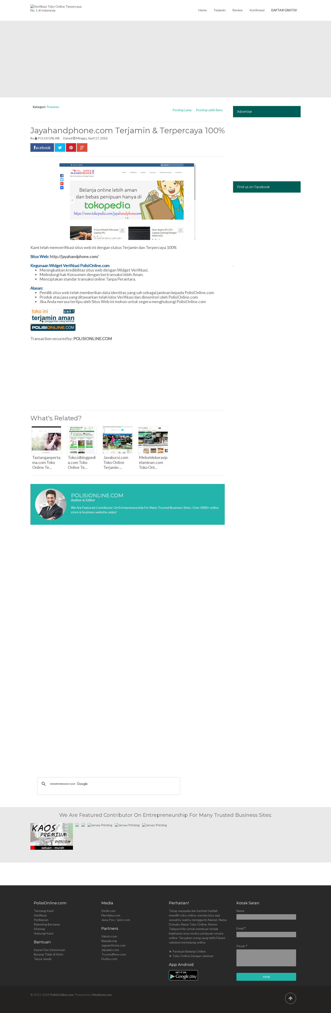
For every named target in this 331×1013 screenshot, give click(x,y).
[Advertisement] (165, 59)
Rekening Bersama (47, 924)
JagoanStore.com (113, 945)
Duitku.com (109, 959)
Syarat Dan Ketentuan (49, 950)
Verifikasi (40, 915)
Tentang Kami (44, 911)
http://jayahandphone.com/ (74, 256)
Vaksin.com (109, 936)
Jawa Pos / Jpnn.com (115, 920)
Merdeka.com (110, 915)
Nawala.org (109, 941)
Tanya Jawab (43, 959)
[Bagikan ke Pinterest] (71, 147)
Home (202, 10)
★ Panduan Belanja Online (187, 951)
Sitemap (39, 929)
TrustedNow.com (113, 954)
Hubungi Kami (43, 933)
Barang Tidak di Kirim (48, 954)
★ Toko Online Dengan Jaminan (191, 956)
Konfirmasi (257, 10)
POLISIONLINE (49, 138)
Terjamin (219, 10)
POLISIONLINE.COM (92, 338)
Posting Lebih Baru (209, 110)
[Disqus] (127, 595)
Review (237, 10)
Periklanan (41, 920)
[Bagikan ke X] (60, 147)
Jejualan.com (110, 950)
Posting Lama (181, 110)
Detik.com (108, 911)
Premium (53, 107)
